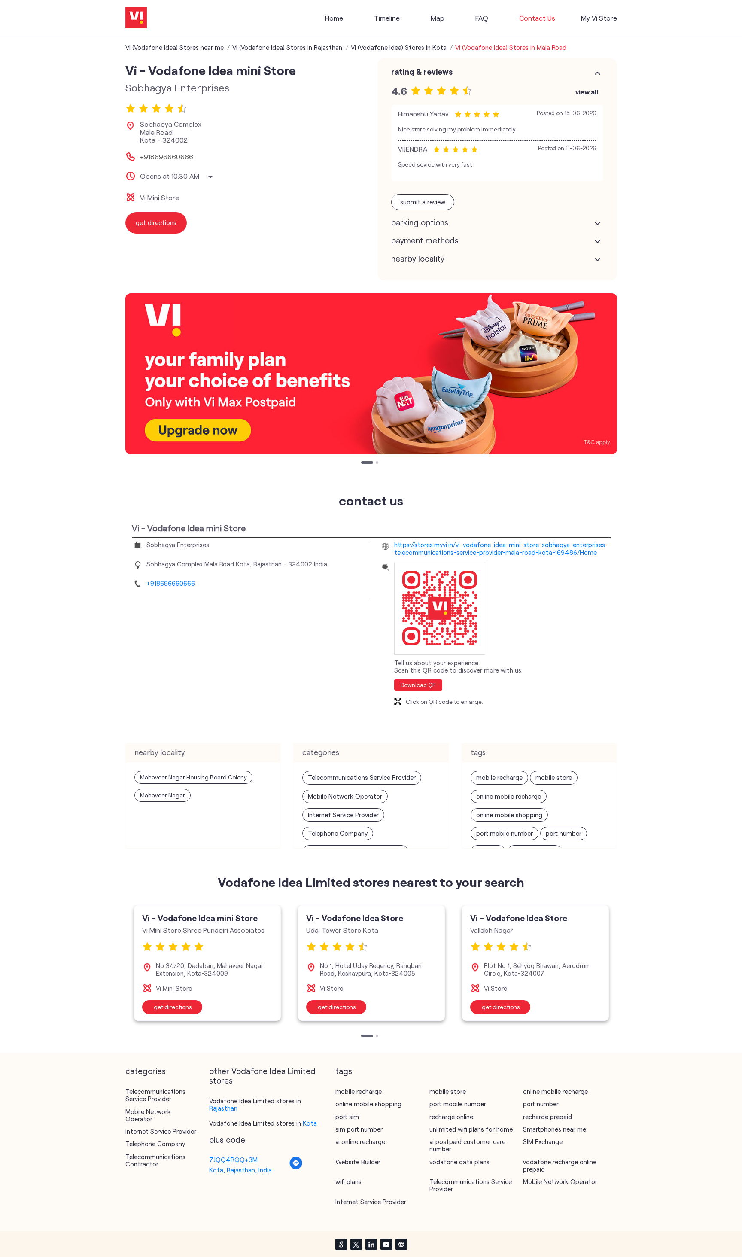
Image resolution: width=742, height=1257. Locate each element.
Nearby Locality (417, 258)
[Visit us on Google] (341, 1244)
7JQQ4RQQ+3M (233, 1159)
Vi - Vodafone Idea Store (354, 918)
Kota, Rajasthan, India (240, 1170)
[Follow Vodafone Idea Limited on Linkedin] (371, 1244)
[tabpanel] (371, 373)
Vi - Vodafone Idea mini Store (200, 918)
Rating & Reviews (422, 71)
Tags (343, 1071)
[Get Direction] (296, 1167)
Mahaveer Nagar (162, 795)
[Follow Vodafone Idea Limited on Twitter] (356, 1244)
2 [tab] (378, 463)
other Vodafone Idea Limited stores (262, 1075)
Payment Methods (425, 240)
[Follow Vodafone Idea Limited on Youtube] (386, 1244)
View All (586, 92)
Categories (145, 1071)
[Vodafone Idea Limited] (136, 18)
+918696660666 (166, 157)
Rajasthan (223, 1108)
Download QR (418, 685)
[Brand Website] (401, 1244)
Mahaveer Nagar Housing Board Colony (193, 777)
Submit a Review (422, 202)
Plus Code (227, 1139)
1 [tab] (363, 463)
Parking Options (419, 222)
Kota (310, 1123)
